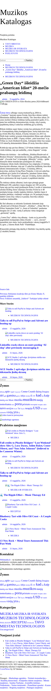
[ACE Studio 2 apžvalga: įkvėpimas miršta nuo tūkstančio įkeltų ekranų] (25, 360)
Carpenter (18, 392)
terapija (28, 408)
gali (5, 396)
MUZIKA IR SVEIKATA (16, 48)
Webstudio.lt (5, 560)
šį (19, 413)
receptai (34, 404)
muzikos (29, 399)
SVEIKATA (30, 623)
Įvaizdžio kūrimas (32, 683)
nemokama (5, 404)
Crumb (31, 391)
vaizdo (45, 408)
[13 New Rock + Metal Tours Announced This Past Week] (25, 531)
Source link (4, 289)
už (41, 409)
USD (36, 408)
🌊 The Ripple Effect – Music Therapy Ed (22, 495)
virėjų (9, 412)
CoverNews (5, 669)
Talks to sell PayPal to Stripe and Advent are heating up (28, 648)
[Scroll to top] (1, 671)
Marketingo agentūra (17, 678)
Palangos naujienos (34, 688)
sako (45, 405)
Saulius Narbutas (17, 683)
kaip (46, 395)
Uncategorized (7, 629)
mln (6, 400)
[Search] (1, 58)
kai (43, 396)
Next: (24, 298)
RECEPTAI (15, 511)
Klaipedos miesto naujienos (30, 680)
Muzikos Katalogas (8, 39)
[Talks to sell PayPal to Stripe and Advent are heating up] (25, 311)
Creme (24, 391)
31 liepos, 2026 (16, 353)
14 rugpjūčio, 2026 (18, 524)
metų (2, 400)
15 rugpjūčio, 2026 (18, 328)
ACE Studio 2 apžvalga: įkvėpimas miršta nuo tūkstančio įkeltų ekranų (25, 371)
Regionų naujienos (17, 688)
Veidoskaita (5, 685)
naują (39, 399)
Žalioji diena (5, 113)
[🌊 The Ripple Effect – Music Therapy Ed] (23, 485)
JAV (34, 396)
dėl (2, 395)
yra (15, 412)
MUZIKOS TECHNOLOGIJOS (19, 51)
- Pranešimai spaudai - (35, 685)
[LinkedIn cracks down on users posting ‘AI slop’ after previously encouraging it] (25, 335)
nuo (13, 405)
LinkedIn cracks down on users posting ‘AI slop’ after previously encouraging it (23, 346)
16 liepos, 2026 (16, 377)
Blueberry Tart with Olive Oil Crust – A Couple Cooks (27, 653)
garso (18, 396)
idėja (23, 395)
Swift (15, 408)
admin (5, 99)
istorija (28, 396)
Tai (19, 408)
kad (38, 395)
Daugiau (45, 392)
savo (3, 408)
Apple (12, 392)
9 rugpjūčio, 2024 (17, 99)
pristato (26, 404)
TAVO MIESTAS (12, 44)
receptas (40, 405)
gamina (11, 395)
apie (7, 391)
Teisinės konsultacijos (37, 678)
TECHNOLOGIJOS (30, 626)
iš (31, 395)
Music (11, 400)
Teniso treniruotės (18, 685)
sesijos (9, 408)
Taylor (23, 408)
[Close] (1, 674)
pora (18, 404)
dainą (38, 391)
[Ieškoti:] (12, 60)
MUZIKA (9, 46)
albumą (2, 392)
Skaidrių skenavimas (9, 680)
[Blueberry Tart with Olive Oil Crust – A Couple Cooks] (25, 507)
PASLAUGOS (11, 53)
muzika (18, 399)
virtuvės (3, 413)
